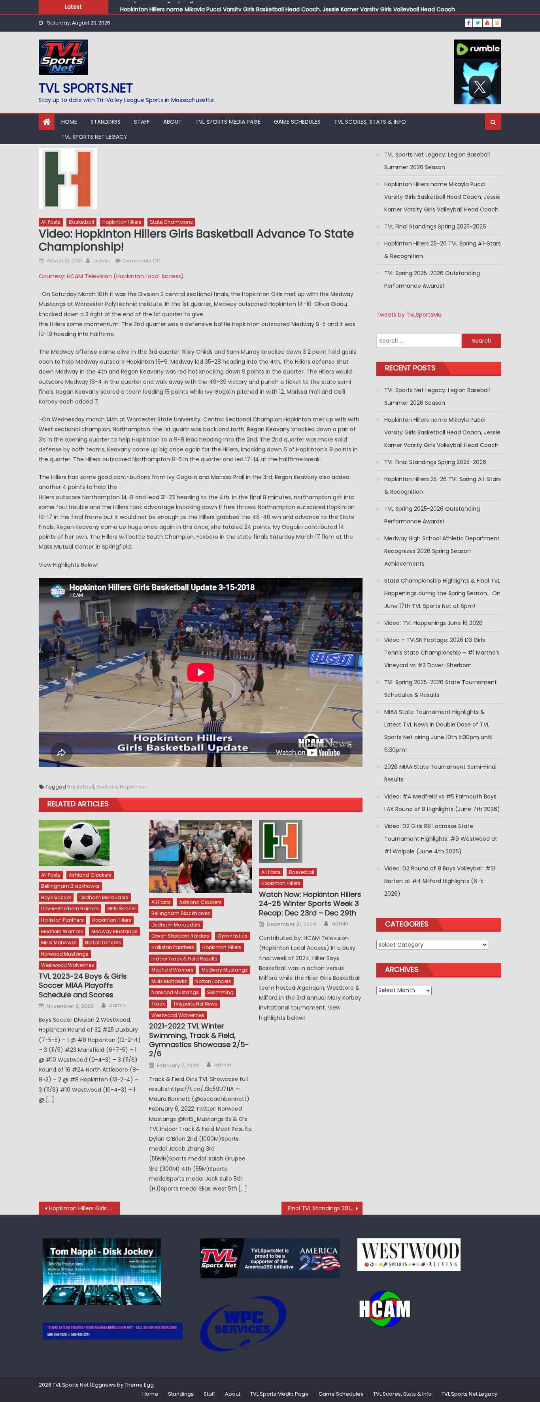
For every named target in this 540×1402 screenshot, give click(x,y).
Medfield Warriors (62, 931)
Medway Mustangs (114, 931)
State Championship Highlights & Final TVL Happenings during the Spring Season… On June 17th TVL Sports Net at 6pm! (442, 593)
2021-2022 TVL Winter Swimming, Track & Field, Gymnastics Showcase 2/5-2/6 (199, 1040)
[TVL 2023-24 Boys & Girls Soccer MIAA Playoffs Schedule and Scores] (90, 843)
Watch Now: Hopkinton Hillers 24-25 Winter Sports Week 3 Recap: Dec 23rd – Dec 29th (310, 903)
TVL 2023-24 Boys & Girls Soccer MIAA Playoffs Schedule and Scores (83, 985)
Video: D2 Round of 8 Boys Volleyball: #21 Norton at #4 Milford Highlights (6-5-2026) (439, 881)
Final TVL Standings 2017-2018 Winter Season (325, 1208)
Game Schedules (297, 122)
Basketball (81, 222)
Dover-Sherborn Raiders (70, 908)
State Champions (171, 222)
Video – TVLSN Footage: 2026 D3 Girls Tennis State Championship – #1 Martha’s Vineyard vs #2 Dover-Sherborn (442, 652)
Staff (142, 122)
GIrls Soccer (121, 908)
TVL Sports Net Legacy (94, 137)
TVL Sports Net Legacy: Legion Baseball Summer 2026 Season (437, 161)
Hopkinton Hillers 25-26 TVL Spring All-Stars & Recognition (442, 250)
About (172, 122)
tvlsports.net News (195, 1003)
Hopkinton (133, 787)
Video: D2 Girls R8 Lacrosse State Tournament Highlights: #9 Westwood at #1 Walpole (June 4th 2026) (440, 838)
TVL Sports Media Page (228, 122)
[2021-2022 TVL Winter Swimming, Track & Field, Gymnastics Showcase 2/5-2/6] (201, 856)
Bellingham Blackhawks (70, 886)
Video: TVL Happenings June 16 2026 (433, 623)
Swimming (220, 992)
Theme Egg (139, 1385)
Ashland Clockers (90, 875)
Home (69, 122)
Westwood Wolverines (67, 965)
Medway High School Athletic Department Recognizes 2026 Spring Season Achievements (442, 551)
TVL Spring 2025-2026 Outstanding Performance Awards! (432, 279)
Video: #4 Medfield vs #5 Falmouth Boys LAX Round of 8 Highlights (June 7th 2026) (442, 803)
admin (101, 260)
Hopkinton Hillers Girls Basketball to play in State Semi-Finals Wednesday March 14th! (84, 1208)
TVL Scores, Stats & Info (370, 122)
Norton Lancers (103, 942)
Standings (106, 122)
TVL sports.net (86, 88)
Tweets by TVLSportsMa (409, 315)
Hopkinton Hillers (122, 222)
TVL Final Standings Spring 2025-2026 (435, 226)
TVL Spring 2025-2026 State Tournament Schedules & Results (440, 688)
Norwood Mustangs (65, 954)
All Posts (50, 222)
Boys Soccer (56, 897)
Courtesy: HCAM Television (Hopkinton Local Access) (111, 276)
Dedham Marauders (103, 897)
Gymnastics (232, 935)
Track (158, 1003)
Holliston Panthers (62, 920)
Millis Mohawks (59, 942)
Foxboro (106, 787)
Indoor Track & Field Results (184, 958)
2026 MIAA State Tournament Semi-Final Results (440, 773)
